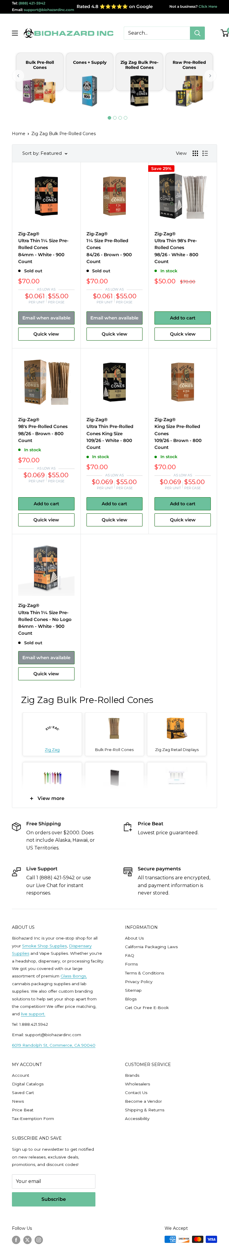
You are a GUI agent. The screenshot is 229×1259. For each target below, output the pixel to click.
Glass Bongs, (74, 976)
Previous (18, 75)
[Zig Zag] (52, 720)
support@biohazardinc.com (49, 9)
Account (20, 1075)
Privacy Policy (138, 981)
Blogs (131, 999)
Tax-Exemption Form (33, 1118)
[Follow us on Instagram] (39, 1240)
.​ (44, 1013)
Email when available (46, 318)
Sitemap (133, 990)
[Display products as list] (205, 153)
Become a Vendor (143, 1101)
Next (210, 75)
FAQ (129, 955)
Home (18, 133)
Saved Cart (23, 1092)
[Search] (197, 33)
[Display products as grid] (195, 153)
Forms (131, 964)
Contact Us (136, 1092)
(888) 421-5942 (31, 3)
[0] (225, 33)
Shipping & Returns (144, 1109)
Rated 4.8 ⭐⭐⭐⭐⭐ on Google (115, 6)
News (18, 1101)
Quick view (46, 334)
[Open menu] (15, 33)
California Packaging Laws (151, 946)
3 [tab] (120, 118)
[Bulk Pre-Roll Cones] (114, 720)
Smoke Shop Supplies (44, 945)
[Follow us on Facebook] (16, 1240)
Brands (132, 1075)
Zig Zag (52, 749)
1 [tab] (109, 118)
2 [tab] (115, 118)
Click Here (207, 6)
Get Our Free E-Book (147, 1007)
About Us (134, 938)
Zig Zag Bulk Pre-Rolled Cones (63, 133)
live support (32, 1013)
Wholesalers (137, 1084)
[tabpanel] (40, 83)
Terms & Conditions (144, 973)
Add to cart (182, 318)
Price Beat (22, 1109)
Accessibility (137, 1118)
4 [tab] (125, 118)
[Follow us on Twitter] (27, 1240)
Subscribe (53, 1199)
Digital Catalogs (28, 1084)
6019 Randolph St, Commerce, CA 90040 (53, 1045)
